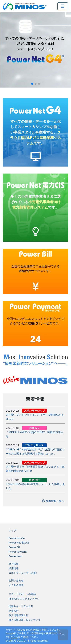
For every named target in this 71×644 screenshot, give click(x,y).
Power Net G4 (16, 538)
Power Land (15, 556)
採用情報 (14, 568)
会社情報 (14, 563)
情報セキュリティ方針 (21, 606)
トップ (12, 530)
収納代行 (34, 480)
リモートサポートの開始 (22, 594)
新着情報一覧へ (54, 501)
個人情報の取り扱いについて (25, 619)
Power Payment (18, 551)
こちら (14, 637)
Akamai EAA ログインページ (24, 598)
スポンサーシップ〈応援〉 (23, 573)
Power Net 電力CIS (19, 542)
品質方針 (14, 610)
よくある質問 (16, 585)
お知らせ (34, 428)
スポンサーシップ (34, 410)
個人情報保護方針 (18, 615)
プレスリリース (34, 445)
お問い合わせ (16, 580)
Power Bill (14, 547)
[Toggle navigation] (62, 6)
